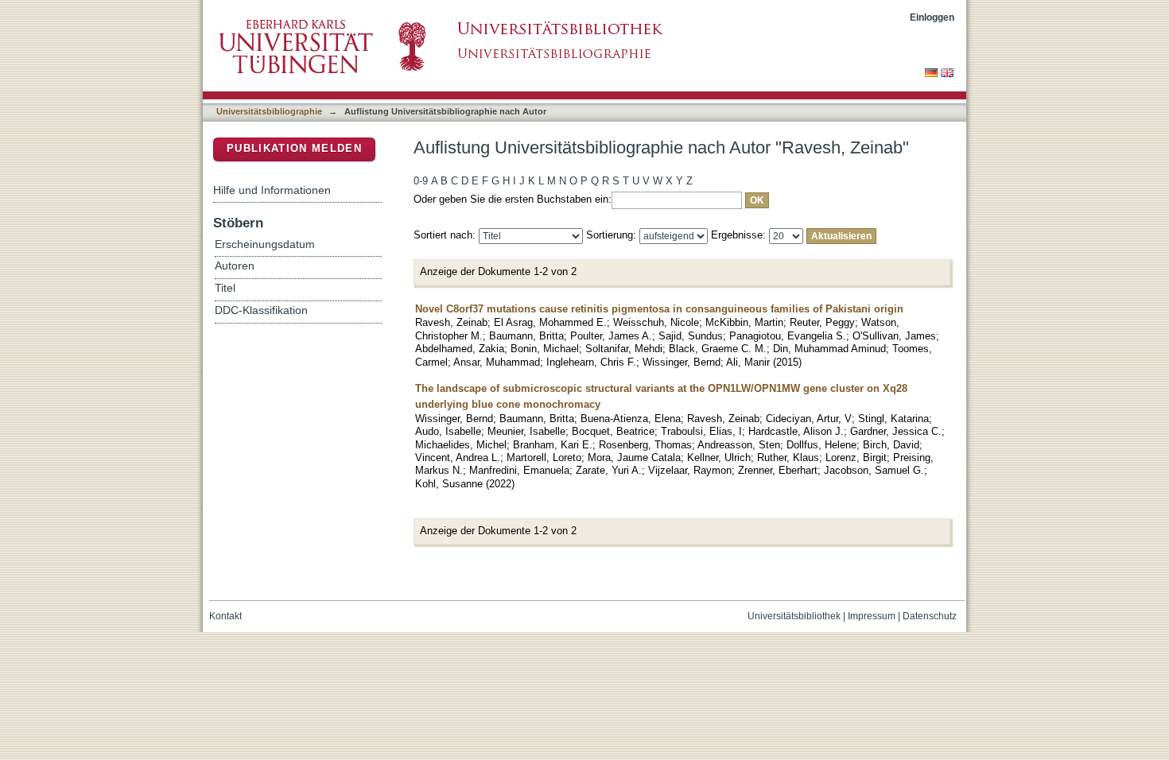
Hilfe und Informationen (272, 190)
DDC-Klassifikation (261, 310)
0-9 (421, 181)
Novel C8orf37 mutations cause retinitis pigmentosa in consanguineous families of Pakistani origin (659, 309)
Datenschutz (930, 616)
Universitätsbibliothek (794, 616)
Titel (225, 288)
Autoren (234, 266)
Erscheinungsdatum (265, 244)
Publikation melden (294, 148)
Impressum (871, 616)
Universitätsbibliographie (269, 111)
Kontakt (225, 616)
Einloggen (932, 17)
